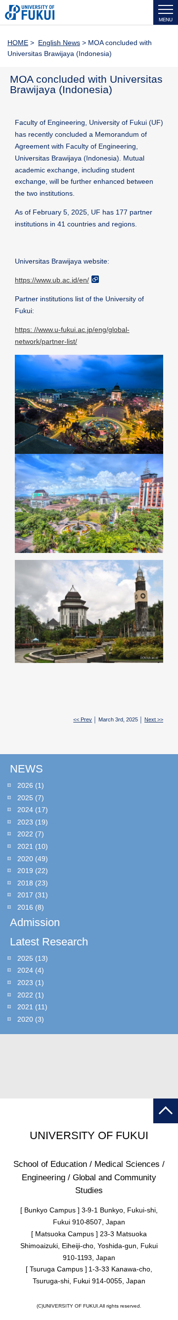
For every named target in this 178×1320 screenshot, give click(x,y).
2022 (25, 834)
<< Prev (82, 719)
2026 (25, 785)
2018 (25, 883)
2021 (25, 846)
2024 (25, 810)
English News (59, 43)
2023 (25, 822)
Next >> (153, 719)
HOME (17, 43)
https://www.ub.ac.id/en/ (52, 280)
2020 (25, 859)
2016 (25, 907)
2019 (25, 871)
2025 (25, 798)
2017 (25, 895)
